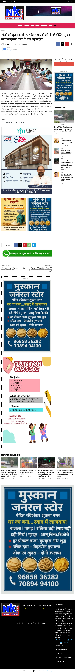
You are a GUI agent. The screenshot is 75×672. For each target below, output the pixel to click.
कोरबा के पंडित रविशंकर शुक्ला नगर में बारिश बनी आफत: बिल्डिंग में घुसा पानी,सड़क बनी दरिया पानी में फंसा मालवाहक (65, 473)
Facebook (62, 640)
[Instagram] (65, 1)
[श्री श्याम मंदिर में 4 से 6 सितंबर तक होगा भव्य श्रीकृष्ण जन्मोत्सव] (56, 140)
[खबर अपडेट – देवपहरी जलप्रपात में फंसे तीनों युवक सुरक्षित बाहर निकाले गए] (56, 151)
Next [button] (49, 159)
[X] (68, 1)
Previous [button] (3, 159)
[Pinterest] (67, 44)
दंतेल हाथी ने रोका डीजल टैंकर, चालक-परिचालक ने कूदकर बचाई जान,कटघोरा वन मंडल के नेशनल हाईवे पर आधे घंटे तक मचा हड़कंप (9, 473)
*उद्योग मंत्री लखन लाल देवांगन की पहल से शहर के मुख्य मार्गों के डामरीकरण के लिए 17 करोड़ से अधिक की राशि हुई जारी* (67, 177)
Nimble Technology (46, 671)
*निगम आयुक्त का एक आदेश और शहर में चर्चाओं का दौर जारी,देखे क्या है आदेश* (13, 269)
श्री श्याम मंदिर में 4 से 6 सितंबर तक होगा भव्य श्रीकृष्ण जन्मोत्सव (67, 142)
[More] (72, 44)
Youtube (66, 642)
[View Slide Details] (26, 253)
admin (9, 44)
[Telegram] (34, 245)
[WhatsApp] (29, 245)
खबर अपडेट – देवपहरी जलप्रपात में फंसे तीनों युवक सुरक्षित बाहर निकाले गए (66, 152)
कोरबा (55, 124)
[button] (55, 25)
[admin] (3, 44)
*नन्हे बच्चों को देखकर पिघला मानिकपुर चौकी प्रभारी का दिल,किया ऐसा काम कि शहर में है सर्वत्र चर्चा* (40, 269)
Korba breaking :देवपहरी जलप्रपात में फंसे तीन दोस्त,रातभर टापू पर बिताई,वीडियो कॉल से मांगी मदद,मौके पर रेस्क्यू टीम (67, 164)
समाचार (2, 30)
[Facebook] (62, 1)
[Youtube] (71, 1)
